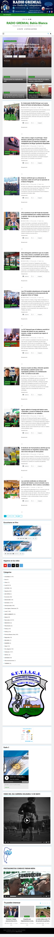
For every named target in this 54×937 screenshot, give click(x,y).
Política (6, 631)
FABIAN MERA (25, 107)
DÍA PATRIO (7, 594)
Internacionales (8, 605)
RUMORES (7, 643)
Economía (7, 597)
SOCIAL (6, 654)
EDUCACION (7, 599)
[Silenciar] (46, 842)
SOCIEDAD (7, 657)
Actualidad (6, 41)
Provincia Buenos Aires (10, 119)
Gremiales (7, 602)
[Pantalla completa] (48, 842)
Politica (13, 117)
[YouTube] (5, 565)
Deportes (37, 92)
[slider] (26, 842)
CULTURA (7, 588)
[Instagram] (13, 565)
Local (12, 115)
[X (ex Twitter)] (17, 565)
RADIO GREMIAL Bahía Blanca (27, 23)
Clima (6, 582)
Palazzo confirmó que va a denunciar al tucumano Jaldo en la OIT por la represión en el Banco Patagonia (35, 180)
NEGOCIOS (7, 623)
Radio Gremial (25, 923)
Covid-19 (7, 585)
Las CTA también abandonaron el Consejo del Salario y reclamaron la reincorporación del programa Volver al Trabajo (35, 293)
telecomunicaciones (9, 660)
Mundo (6, 617)
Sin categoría (8, 649)
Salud (6, 646)
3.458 (18, 516)
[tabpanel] (11, 916)
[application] (27, 820)
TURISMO (7, 663)
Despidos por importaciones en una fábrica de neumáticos (27, 921)
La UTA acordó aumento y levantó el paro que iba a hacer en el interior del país (14, 96)
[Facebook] (9, 565)
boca (6, 579)
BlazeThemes (19, 931)
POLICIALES (7, 625)
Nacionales (13, 41)
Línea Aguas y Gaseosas (10, 608)
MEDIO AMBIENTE (9, 614)
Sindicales (7, 153)
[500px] (21, 565)
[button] (27, 820)
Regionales (7, 637)
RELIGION (7, 640)
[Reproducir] (5, 842)
